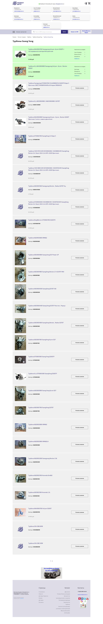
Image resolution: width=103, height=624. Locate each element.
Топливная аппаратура (64, 600)
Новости (41, 594)
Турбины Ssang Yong (37, 37)
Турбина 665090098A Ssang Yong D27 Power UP (43, 255)
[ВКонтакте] (82, 598)
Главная (14, 37)
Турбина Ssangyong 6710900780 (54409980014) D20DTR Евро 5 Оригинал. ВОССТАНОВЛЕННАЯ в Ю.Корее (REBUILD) (48, 84)
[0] (89, 3)
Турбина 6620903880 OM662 (37, 424)
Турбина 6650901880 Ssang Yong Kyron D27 (42, 390)
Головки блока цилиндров (63, 594)
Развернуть (76, 58)
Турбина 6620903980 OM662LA (38, 441)
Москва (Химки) (56, 7)
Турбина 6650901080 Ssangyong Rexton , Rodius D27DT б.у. (47, 186)
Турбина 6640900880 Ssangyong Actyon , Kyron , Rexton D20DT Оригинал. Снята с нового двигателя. (48, 118)
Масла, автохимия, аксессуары (65, 611)
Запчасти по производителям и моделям (63, 597)
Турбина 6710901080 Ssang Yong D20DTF (41, 356)
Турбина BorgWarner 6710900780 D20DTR (41, 220)
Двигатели (67, 591)
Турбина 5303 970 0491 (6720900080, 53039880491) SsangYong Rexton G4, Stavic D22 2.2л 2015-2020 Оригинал (48, 152)
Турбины (29, 37)
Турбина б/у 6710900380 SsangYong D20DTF (42, 373)
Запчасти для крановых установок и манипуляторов (63, 607)
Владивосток (17, 7)
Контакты (41, 602)
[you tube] (87, 598)
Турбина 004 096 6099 (35, 526)
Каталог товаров (22, 37)
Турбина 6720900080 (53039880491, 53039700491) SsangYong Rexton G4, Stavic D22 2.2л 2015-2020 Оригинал (48, 203)
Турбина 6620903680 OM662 (37, 238)
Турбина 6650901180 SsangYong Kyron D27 (42, 339)
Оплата (40, 598)
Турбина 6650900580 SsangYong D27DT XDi (42, 288)
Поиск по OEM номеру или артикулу (43, 31)
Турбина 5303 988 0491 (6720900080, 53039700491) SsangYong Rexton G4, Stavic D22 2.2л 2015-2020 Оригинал (48, 169)
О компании (42, 591)
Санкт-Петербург (37, 7)
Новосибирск (75, 7)
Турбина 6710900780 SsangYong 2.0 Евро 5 (42, 136)
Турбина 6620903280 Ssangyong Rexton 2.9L (42, 458)
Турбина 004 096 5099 (35, 543)
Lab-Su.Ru (22, 598)
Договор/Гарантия (43, 596)
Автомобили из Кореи (86, 31)
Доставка (41, 600)
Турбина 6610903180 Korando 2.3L (39, 492)
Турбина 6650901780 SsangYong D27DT (41, 407)
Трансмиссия (66, 602)
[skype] (85, 598)
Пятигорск (45, 24)
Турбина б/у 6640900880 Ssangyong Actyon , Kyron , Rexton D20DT (47, 67)
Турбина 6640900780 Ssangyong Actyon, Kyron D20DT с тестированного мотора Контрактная (46, 50)
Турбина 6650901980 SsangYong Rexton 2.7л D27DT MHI (46, 272)
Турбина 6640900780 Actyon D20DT (40, 508)
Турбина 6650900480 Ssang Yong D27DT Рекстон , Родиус (47, 305)
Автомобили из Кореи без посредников (51, 569)
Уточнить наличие (79, 88)
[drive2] (79, 598)
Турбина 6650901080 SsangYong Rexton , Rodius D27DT (46, 322)
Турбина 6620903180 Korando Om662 (40, 475)
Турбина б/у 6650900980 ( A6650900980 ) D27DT (44, 101)
